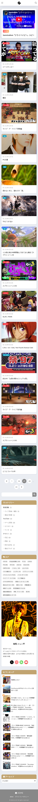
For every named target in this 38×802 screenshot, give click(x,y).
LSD (30, 561)
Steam (26, 565)
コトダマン (16, 571)
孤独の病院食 (7, 591)
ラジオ (8, 530)
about (11, 796)
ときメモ (25, 568)
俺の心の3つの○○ (8, 585)
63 (16, 487)
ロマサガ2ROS (8, 581)
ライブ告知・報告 (12, 511)
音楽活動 (7, 507)
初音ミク (19, 585)
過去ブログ (10, 548)
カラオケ (6, 293)
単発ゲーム (7, 588)
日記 (5, 74)
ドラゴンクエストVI (9, 575)
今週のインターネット (22, 581)
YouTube (7, 518)
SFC (12, 565)
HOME (20, 793)
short (19, 565)
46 (19, 481)
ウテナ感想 (7, 571)
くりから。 (16, 568)
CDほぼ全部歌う (14, 561)
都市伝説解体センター (9, 595)
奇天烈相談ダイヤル (19, 588)
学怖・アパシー (19, 591)
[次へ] (22, 487)
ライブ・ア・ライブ (9, 578)
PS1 (5, 565)
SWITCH (6, 568)
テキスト (7, 533)
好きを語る (6, 355)
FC (23, 561)
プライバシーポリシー (22, 796)
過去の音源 (9, 515)
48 (30, 481)
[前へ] (6, 481)
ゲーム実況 (6, 43)
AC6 (5, 561)
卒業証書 (28, 585)
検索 (34, 494)
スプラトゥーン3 (28, 571)
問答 (7, 541)
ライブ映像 (21, 578)
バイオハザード (23, 575)
